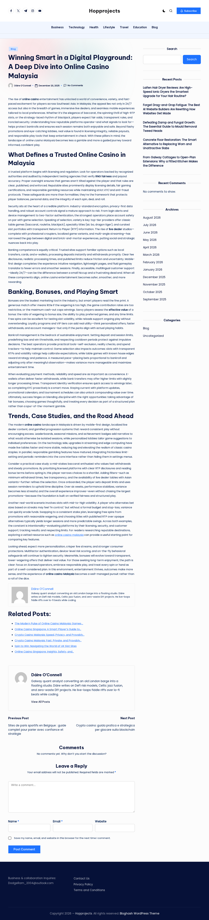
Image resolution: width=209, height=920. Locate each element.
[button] (189, 10)
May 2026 (150, 240)
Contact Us (81, 878)
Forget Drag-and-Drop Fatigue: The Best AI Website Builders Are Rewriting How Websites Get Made (171, 109)
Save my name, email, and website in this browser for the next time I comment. (62, 838)
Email (58, 821)
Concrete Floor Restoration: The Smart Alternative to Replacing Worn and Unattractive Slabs (170, 144)
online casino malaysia (69, 535)
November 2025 (154, 285)
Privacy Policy (83, 884)
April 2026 (150, 247)
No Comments (75, 85)
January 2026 (152, 270)
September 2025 (154, 299)
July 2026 (149, 225)
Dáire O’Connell (46, 674)
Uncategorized (153, 336)
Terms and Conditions (89, 890)
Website (100, 821)
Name (13, 821)
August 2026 (152, 218)
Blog (13, 49)
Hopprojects (104, 11)
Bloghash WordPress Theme (139, 913)
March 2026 (151, 255)
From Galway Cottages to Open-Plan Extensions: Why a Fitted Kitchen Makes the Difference (170, 161)
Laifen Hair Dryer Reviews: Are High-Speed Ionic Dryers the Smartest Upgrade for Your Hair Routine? (168, 92)
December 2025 (154, 277)
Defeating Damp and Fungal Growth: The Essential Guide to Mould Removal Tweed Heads (170, 126)
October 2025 (152, 292)
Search (172, 49)
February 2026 (153, 262)
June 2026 (150, 232)
